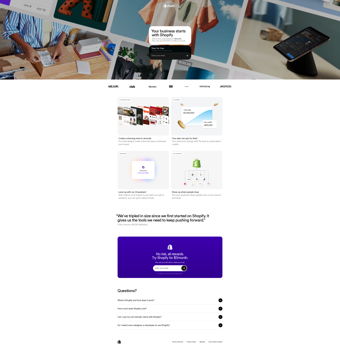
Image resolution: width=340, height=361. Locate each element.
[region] (196, 116)
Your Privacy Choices (215, 342)
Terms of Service (177, 342)
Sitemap (202, 342)
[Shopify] (170, 6)
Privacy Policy (191, 342)
